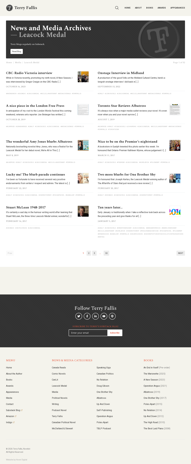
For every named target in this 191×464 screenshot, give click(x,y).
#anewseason (11, 93)
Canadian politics (105, 373)
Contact (9, 404)
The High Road (154, 422)
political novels (59, 398)
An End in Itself (157, 367)
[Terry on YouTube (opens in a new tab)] (104, 316)
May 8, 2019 (12, 155)
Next (180, 253)
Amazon (10, 416)
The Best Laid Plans (157, 428)
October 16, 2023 (15, 86)
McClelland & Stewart (62, 428)
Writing (55, 404)
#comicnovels (110, 93)
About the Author (14, 373)
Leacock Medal (59, 386)
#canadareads (21, 126)
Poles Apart (102, 422)
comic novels (59, 373)
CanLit (55, 379)
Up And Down (154, 416)
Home (127, 8)
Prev (10, 253)
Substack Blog (13, 410)
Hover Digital (21, 460)
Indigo (9, 422)
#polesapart (154, 162)
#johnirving (131, 126)
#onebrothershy (45, 195)
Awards (162, 8)
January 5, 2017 (107, 221)
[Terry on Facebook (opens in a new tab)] (87, 316)
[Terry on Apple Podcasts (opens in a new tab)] (112, 316)
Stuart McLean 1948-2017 (26, 207)
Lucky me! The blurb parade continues (35, 174)
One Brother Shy (104, 392)
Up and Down (103, 404)
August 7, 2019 (106, 119)
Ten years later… (110, 207)
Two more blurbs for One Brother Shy (126, 174)
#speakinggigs (103, 234)
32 (106, 253)
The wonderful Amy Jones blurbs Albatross (39, 141)
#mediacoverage (64, 93)
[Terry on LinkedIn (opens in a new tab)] (95, 316)
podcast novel (59, 410)
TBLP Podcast (104, 428)
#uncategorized (136, 234)
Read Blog (16, 51)
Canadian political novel (64, 422)
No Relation (102, 379)
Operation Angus (105, 416)
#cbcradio (22, 93)
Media (18, 62)
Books (149, 8)
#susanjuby (70, 195)
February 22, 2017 (16, 188)
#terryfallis (76, 93)
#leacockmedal (33, 93)
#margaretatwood (153, 228)
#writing (101, 237)
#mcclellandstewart (48, 93)
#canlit (101, 93)
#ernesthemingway (124, 228)
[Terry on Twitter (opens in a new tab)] (78, 316)
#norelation (144, 162)
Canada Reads (59, 367)
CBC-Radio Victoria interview (29, 73)
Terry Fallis (57, 416)
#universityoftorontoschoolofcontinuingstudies (163, 234)
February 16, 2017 (16, 221)
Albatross (101, 398)
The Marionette (154, 373)
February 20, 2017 (108, 188)
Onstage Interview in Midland (121, 73)
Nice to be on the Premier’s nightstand (127, 141)
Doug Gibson (103, 386)
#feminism (121, 162)
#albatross (10, 126)
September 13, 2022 (109, 86)
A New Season (154, 379)
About (138, 8)
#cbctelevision (21, 228)
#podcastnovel (58, 195)
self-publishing (104, 410)
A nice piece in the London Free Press (35, 105)
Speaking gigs (104, 367)
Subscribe (114, 332)
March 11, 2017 (106, 155)
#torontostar (113, 129)
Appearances (177, 8)
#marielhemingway (169, 228)
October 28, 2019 (15, 119)
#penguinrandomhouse (149, 231)
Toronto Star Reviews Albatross (122, 105)
